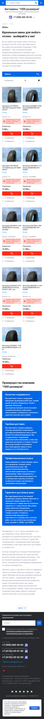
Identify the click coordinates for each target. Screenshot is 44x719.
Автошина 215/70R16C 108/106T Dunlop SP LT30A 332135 (11, 108)
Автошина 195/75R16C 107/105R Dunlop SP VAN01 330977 (11, 167)
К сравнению (9, 138)
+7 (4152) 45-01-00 (12, 651)
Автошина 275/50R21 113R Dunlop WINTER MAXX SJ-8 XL (11, 347)
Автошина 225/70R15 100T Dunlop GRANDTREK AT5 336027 (32, 227)
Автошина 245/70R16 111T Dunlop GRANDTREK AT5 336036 (32, 167)
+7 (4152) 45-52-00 (12, 657)
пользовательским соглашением (19, 634)
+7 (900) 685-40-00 (22, 17)
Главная (4, 24)
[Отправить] (39, 623)
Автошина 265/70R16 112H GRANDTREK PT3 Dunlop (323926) (11, 227)
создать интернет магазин (16, 696)
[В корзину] (11, 133)
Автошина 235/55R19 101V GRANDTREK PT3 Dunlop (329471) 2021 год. (11, 287)
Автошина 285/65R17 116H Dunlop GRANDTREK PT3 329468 (32, 287)
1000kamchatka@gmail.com (12, 662)
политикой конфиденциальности (19, 631)
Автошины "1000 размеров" (22, 9)
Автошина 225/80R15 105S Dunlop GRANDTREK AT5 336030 (32, 108)
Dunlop (4, 112)
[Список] (38, 80)
